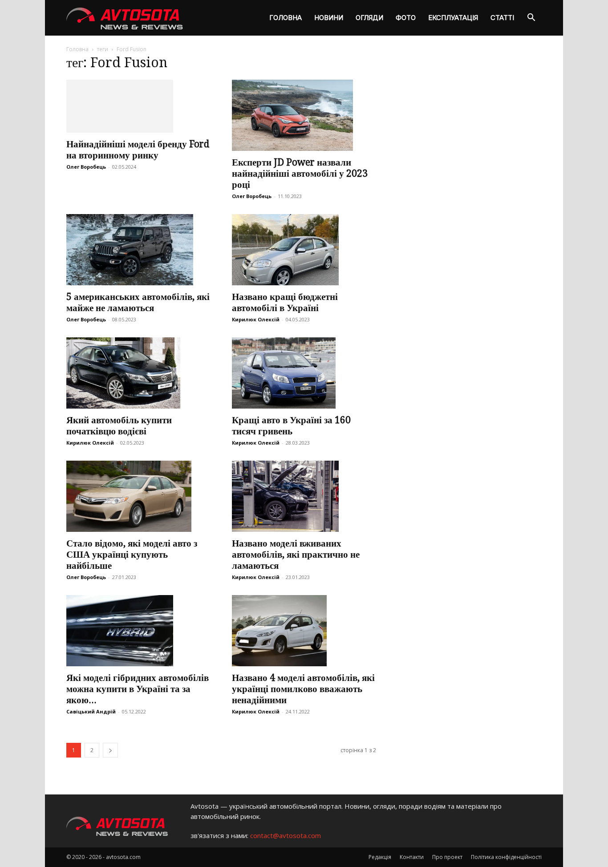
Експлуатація (453, 17)
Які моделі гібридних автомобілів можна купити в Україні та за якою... (137, 688)
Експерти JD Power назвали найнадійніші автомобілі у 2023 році (300, 173)
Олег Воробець (86, 166)
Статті (502, 17)
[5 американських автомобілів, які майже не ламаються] (138, 249)
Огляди (369, 17)
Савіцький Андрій (91, 711)
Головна (285, 17)
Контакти (412, 857)
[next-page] (110, 750)
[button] (531, 18)
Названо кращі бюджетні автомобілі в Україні (285, 302)
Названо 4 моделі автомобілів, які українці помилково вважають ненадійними (303, 688)
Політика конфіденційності (506, 857)
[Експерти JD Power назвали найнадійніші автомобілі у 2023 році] (304, 115)
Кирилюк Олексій (256, 319)
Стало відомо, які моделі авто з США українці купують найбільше (131, 554)
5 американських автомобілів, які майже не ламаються (138, 302)
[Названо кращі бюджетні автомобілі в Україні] (304, 249)
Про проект (447, 857)
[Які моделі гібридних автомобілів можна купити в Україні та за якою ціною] (138, 630)
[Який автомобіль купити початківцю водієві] (138, 373)
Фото (406, 17)
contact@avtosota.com (285, 835)
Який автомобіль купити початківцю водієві (119, 425)
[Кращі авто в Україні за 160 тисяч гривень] (304, 373)
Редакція (380, 857)
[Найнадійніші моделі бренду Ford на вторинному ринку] (138, 106)
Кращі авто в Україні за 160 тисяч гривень (291, 425)
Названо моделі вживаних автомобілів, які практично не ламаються (296, 554)
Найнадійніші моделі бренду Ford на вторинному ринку (137, 149)
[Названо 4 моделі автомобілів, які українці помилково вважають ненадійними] (304, 630)
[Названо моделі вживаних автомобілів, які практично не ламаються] (304, 496)
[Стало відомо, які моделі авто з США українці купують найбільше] (138, 496)
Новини (328, 17)
